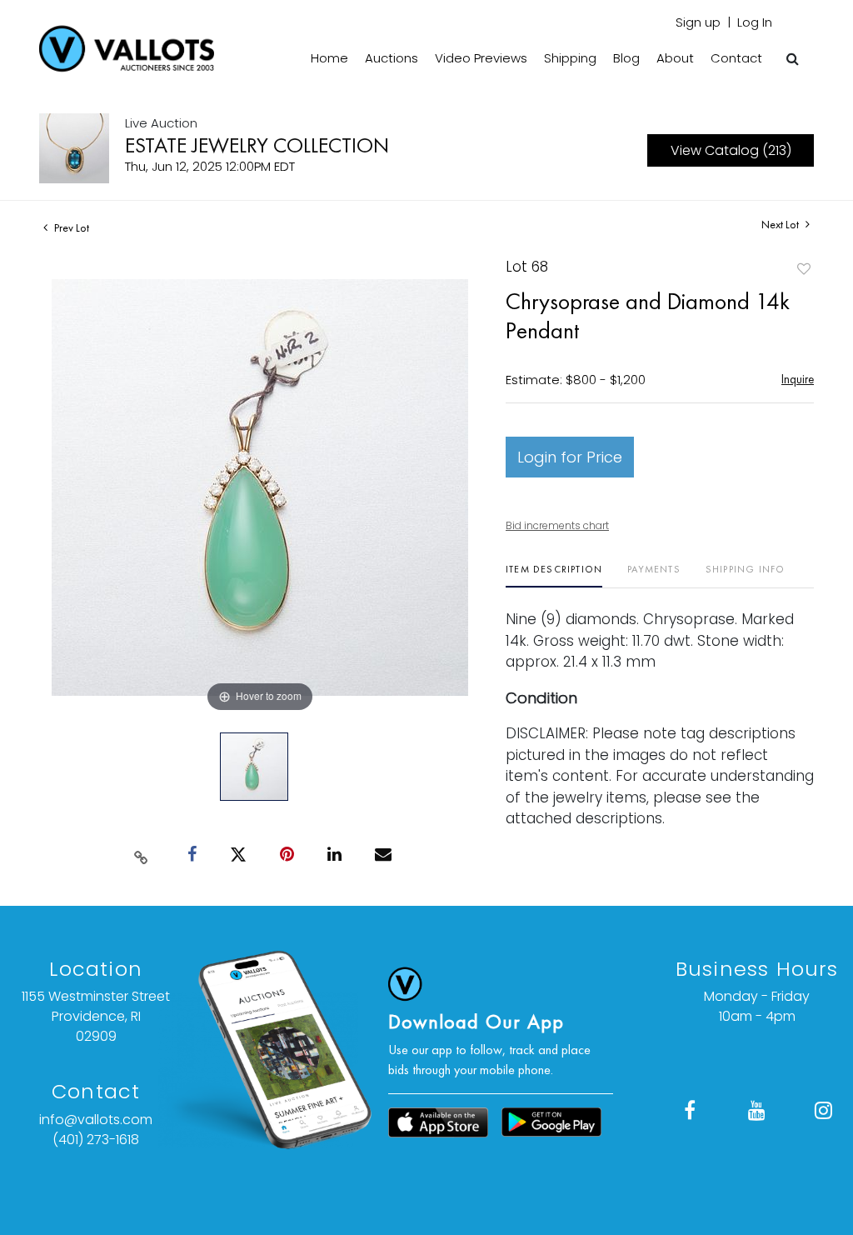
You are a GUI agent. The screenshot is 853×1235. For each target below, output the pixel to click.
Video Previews (481, 58)
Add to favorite (804, 268)
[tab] (554, 575)
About (675, 58)
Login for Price (569, 457)
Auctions (391, 58)
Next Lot (781, 225)
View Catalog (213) (731, 150)
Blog (626, 58)
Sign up (698, 22)
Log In (754, 22)
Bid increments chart (557, 525)
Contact (736, 58)
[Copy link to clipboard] (142, 854)
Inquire (797, 379)
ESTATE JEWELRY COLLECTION (257, 145)
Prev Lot (70, 227)
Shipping (570, 58)
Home (329, 58)
